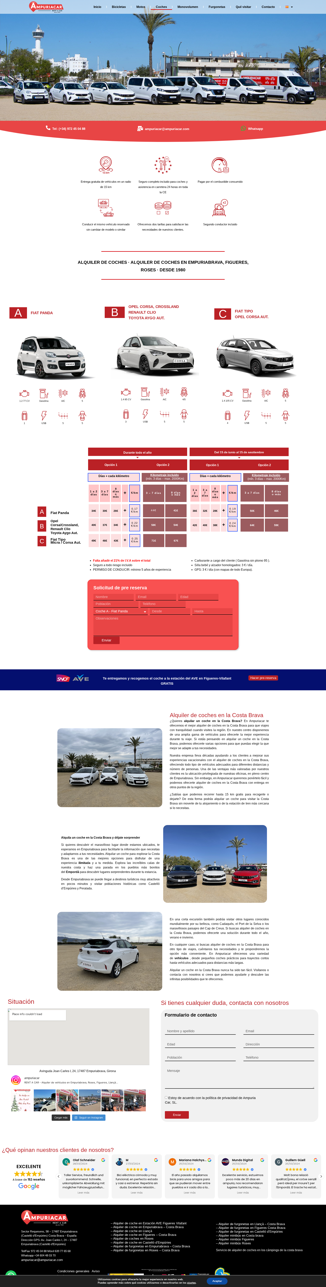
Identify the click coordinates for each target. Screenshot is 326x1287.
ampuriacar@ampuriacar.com (167, 129)
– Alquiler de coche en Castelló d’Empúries (141, 1242)
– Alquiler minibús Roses (233, 1243)
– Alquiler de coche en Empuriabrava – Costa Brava (147, 1227)
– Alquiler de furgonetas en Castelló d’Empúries (249, 1231)
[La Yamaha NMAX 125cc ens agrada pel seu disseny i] (135, 1100)
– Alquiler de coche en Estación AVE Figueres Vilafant (149, 1223)
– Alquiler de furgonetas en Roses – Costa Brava (145, 1250)
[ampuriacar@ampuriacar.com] (140, 128)
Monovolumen (188, 6)
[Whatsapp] (243, 128)
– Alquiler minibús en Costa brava (239, 1235)
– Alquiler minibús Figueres (235, 1239)
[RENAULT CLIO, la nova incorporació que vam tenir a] (45, 1100)
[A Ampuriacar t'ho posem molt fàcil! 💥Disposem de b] (112, 1100)
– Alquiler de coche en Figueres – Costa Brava (143, 1235)
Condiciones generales (73, 1271)
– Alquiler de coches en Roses (133, 1238)
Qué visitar (243, 6)
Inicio (97, 6)
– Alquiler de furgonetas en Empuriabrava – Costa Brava (150, 1246)
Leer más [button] (72, 1193)
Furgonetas (217, 6)
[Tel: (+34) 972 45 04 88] (48, 127)
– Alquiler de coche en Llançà (131, 1231)
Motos (140, 6)
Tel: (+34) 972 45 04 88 (68, 129)
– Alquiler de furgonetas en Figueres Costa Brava (250, 1228)
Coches (161, 6)
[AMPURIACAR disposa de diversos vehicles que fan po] (90, 1100)
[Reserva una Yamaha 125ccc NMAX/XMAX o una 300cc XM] (67, 1100)
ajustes (191, 1283)
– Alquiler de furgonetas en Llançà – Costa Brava (250, 1224)
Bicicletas (119, 6)
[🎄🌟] (22, 1100)
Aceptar (217, 1281)
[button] (321, 1176)
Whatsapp (255, 129)
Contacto (268, 6)
